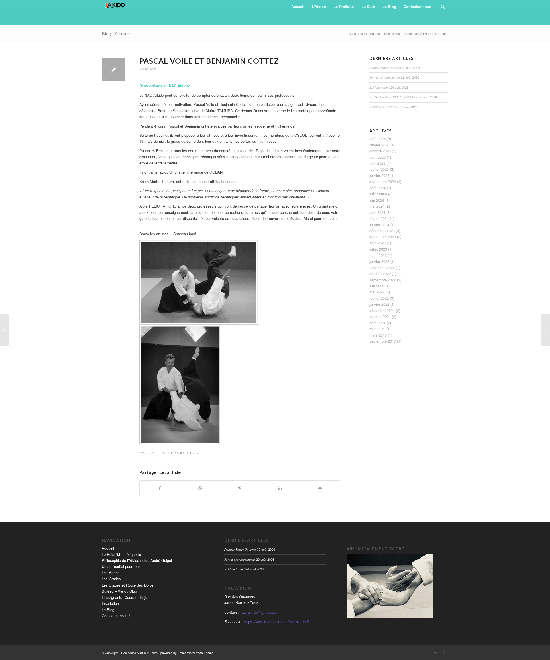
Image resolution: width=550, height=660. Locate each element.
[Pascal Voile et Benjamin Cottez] (113, 69)
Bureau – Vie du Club (119, 591)
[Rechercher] (442, 6)
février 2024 (379, 218)
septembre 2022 (382, 280)
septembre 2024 (382, 181)
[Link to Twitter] (435, 652)
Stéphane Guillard (182, 452)
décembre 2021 (382, 310)
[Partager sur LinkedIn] (280, 488)
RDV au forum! (379, 87)
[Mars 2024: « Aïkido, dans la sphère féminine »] (4, 330)
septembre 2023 (382, 236)
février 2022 (379, 298)
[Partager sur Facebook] (160, 488)
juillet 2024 (378, 193)
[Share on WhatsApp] (200, 488)
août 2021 (377, 322)
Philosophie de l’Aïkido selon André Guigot (137, 560)
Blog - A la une (116, 33)
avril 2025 (377, 163)
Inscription (110, 603)
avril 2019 (377, 328)
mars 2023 (378, 255)
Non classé (147, 69)
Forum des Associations (384, 77)
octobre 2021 (380, 316)
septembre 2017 (382, 341)
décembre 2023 (382, 230)
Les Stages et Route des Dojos (128, 585)
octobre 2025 (380, 151)
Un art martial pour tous (121, 566)
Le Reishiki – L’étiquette (121, 554)
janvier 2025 (379, 175)
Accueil (108, 548)
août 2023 (377, 243)
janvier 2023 (379, 261)
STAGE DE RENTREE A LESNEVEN (393, 97)
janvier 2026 (379, 145)
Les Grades (111, 578)
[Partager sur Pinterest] (240, 488)
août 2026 (377, 138)
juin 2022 (376, 286)
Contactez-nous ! (116, 615)
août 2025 (377, 157)
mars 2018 (378, 335)
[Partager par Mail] (320, 488)
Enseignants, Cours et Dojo (124, 597)
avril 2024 (377, 212)
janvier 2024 (379, 224)
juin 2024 (376, 200)
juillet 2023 (378, 249)
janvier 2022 (379, 304)
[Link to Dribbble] (444, 652)
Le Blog (108, 609)
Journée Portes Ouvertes (385, 67)
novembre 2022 (382, 267)
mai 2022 (376, 292)
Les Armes (111, 572)
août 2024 (377, 187)
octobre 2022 (380, 273)
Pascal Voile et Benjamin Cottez (209, 60)
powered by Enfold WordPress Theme (186, 652)
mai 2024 (376, 206)
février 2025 (379, 169)
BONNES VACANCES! (383, 107)
